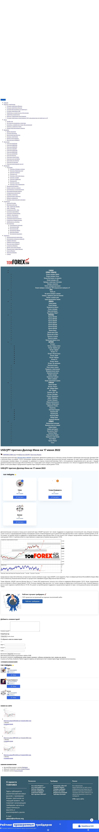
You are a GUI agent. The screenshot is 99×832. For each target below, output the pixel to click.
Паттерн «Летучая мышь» (17, 176)
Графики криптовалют (13, 242)
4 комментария (8, 724)
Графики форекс (11, 240)
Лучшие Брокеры (12, 133)
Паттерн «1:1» (13, 174)
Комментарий (5, 631)
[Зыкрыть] (91, 820)
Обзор (14, 675)
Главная (6, 102)
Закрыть (3, 100)
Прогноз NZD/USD (12, 152)
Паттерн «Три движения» (17, 184)
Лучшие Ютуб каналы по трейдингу (17, 109)
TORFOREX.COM (7, 455)
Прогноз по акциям (12, 162)
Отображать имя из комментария (11, 639)
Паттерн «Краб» (14, 177)
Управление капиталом (13, 193)
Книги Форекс (11, 251)
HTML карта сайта (78, 799)
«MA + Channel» (11, 208)
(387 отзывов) (19, 493)
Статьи (9, 254)
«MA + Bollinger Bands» (13, 206)
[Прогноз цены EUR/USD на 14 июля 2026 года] (9, 719)
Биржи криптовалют (13, 138)
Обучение (6, 165)
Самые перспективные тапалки (16, 128)
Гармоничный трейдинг (14, 196)
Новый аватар (5, 634)
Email (3, 648)
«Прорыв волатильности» (14, 218)
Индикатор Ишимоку (16, 234)
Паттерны (9, 167)
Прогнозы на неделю (13, 160)
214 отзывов (13, 692)
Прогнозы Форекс (35, 455)
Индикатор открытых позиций (15, 239)
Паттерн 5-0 (13, 181)
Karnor (19, 515)
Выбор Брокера (11, 131)
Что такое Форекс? (37, 786)
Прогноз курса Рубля (13, 157)
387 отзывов (13, 670)
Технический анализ (12, 186)
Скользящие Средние (16, 225)
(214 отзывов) (19, 518)
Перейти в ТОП (87, 826)
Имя (2, 645)
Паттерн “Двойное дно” (16, 171)
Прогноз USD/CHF (12, 147)
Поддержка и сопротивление (15, 189)
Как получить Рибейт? (13, 140)
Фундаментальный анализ (14, 191)
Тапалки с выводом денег (14, 126)
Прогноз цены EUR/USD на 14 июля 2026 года (17, 721)
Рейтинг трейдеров (9, 104)
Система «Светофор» (13, 211)
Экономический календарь (14, 237)
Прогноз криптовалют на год (15, 164)
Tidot (20, 490)
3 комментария (8, 741)
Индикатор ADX (14, 227)
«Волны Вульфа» (11, 203)
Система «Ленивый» (12, 217)
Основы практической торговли (16, 199)
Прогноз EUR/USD (12, 143)
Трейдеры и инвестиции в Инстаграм (18, 113)
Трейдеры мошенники (13, 114)
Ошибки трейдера (12, 194)
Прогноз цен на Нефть (13, 159)
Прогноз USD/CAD (12, 150)
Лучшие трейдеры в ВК (13, 111)
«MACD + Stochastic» (12, 215)
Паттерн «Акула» (14, 182)
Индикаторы (10, 223)
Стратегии (7, 201)
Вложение (4, 654)
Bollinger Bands (14, 232)
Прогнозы (6, 142)
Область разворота (12, 198)
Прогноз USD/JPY (12, 148)
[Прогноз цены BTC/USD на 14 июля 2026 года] (9, 753)
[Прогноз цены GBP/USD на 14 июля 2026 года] (9, 736)
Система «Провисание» (13, 213)
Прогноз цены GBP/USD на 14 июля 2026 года (17, 738)
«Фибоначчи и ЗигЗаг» (13, 222)
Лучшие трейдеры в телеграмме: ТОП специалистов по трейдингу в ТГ (27, 118)
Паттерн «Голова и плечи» (17, 169)
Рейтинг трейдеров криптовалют (16, 116)
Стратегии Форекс (12, 245)
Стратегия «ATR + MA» (13, 210)
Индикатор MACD (15, 230)
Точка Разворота (55, 490)
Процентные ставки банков (15, 249)
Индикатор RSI (14, 228)
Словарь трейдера (59, 789)
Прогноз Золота (11, 155)
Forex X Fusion (25, 769)
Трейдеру (6, 235)
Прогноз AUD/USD (12, 153)
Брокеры (6, 130)
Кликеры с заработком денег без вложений (19, 125)
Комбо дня (10, 121)
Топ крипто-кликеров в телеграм (16, 123)
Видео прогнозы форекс (14, 247)
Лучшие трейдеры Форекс (14, 106)
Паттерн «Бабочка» (15, 179)
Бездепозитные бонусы (13, 135)
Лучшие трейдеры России (14, 108)
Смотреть (20, 497)
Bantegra (25, 767)
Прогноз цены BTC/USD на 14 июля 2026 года (17, 755)
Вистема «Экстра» (12, 205)
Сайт (2, 651)
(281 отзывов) (55, 493)
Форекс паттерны (59, 791)
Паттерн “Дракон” (15, 172)
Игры (5, 119)
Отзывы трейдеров (12, 136)
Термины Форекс (12, 252)
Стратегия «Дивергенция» (14, 220)
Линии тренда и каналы (13, 188)
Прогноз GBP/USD (12, 145)
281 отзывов (13, 681)
